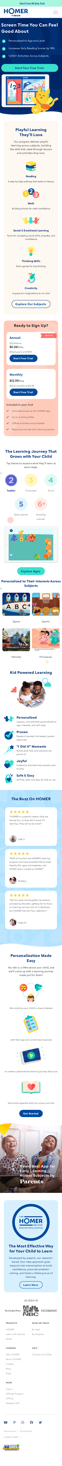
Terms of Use (9, 1431)
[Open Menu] (55, 12)
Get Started (30, 1113)
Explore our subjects (30, 304)
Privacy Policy (26, 1431)
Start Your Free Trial (29, 68)
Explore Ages (30, 571)
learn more (30, 1284)
